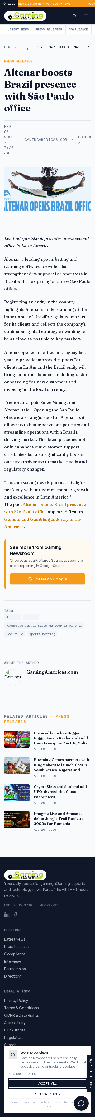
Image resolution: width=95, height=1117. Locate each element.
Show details (24, 1074)
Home (8, 47)
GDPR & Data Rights (21, 1015)
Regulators (13, 1037)
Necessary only (47, 1094)
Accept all (47, 1083)
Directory (12, 976)
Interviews (13, 961)
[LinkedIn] (7, 914)
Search (10, 1044)
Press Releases (48, 29)
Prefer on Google (50, 578)
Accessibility (15, 1022)
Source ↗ (85, 139)
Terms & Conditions (21, 1007)
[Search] (74, 16)
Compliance (78, 29)
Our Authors (14, 1029)
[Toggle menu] (86, 16)
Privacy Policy (16, 1000)
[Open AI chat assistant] (81, 1103)
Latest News (18, 29)
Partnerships (15, 968)
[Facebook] (15, 914)
